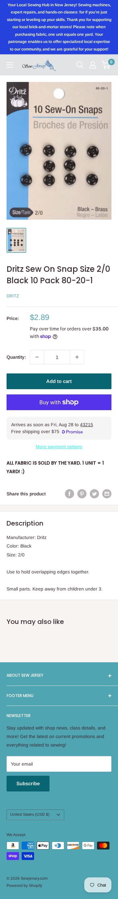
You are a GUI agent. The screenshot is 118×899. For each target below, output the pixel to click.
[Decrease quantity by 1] (37, 357)
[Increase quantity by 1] (77, 357)
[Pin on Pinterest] (82, 493)
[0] (106, 65)
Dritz (13, 295)
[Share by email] (106, 493)
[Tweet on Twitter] (94, 493)
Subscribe (28, 783)
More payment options (59, 446)
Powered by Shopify (24, 885)
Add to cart (59, 381)
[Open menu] (10, 65)
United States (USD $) (29, 814)
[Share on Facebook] (69, 493)
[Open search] (80, 65)
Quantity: (16, 357)
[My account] (92, 65)
